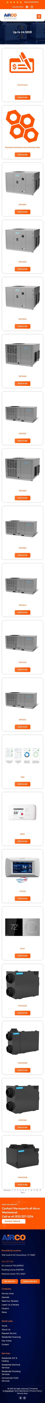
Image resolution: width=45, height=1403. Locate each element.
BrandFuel (9, 1391)
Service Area (22, 1393)
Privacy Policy (35, 1391)
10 (37, 1190)
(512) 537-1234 (24, 1216)
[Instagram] (24, 1398)
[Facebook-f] (20, 1398)
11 (40, 1190)
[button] (39, 16)
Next (23, 1192)
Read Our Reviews (31, 2)
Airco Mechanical (21, 1391)
